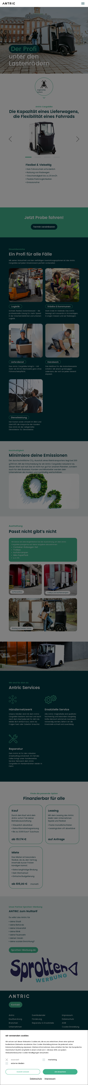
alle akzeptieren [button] (60, 1072)
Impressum (50, 1078)
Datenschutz (36, 1078)
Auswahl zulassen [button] (23, 1072)
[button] (10, 139)
